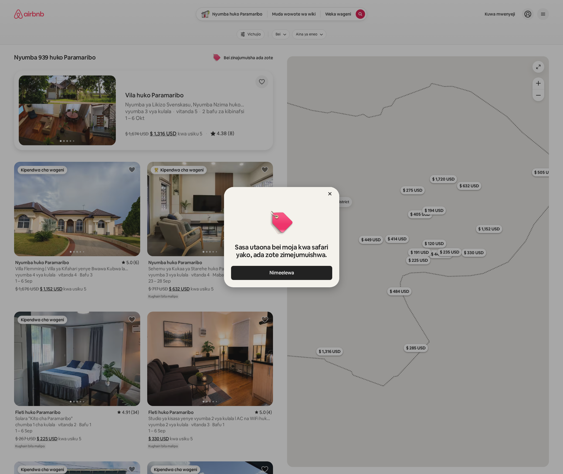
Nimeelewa (281, 273)
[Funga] (330, 193)
